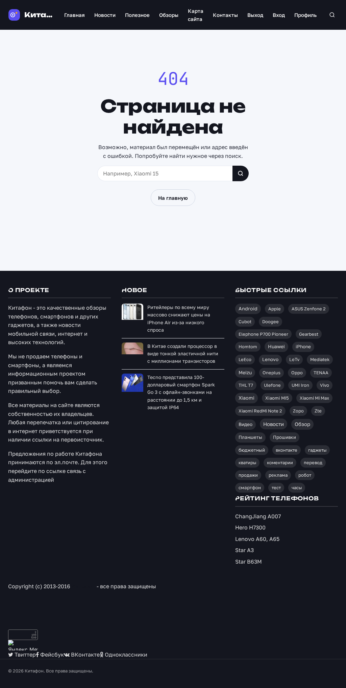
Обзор (302, 424)
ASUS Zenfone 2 (309, 308)
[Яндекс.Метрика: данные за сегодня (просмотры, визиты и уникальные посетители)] (23, 645)
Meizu (245, 372)
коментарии (280, 462)
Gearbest (308, 334)
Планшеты (250, 437)
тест (276, 487)
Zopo (298, 410)
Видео (245, 424)
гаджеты (317, 450)
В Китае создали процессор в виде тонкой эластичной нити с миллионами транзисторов (182, 353)
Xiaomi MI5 (277, 398)
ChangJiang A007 (258, 516)
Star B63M (248, 561)
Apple (274, 308)
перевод (313, 462)
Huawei (276, 346)
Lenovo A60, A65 (257, 539)
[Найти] (240, 173)
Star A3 (244, 550)
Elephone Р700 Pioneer (263, 334)
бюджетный (252, 450)
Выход (255, 15)
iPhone (303, 346)
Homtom (248, 346)
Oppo (297, 372)
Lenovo (270, 359)
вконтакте (286, 450)
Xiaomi (246, 398)
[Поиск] (332, 15)
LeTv (294, 359)
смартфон (250, 487)
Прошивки (284, 437)
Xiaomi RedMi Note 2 (260, 410)
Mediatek (319, 359)
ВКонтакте (85, 654)
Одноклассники (125, 654)
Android (248, 308)
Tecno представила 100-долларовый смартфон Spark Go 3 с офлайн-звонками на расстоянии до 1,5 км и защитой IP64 (181, 392)
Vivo (324, 385)
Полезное (137, 15)
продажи (248, 475)
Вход (279, 15)
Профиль (305, 15)
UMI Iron (300, 385)
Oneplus (271, 372)
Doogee (270, 321)
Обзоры (168, 15)
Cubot (245, 321)
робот (304, 475)
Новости (105, 15)
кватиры (247, 462)
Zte (318, 410)
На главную (173, 198)
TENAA (321, 372)
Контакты (225, 15)
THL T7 (246, 385)
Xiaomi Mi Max (314, 398)
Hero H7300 (250, 527)
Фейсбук (51, 654)
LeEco (245, 359)
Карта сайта (195, 15)
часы (297, 487)
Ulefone (272, 385)
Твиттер (24, 654)
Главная (74, 15)
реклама (278, 475)
